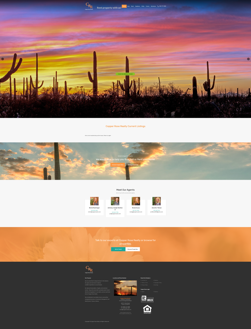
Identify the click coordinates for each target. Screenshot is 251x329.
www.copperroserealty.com (125, 313)
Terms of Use (145, 282)
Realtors (137, 6)
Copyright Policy (158, 282)
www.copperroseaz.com (125, 312)
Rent (132, 6)
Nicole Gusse (136, 208)
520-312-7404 (136, 210)
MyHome (153, 6)
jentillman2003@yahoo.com (156, 211)
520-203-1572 (156, 210)
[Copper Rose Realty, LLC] (89, 10)
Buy (128, 6)
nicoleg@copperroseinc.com (136, 211)
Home (124, 6)
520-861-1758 (115, 212)
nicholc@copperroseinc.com (94, 211)
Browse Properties (133, 164)
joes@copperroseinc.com (115, 213)
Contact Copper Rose (117, 164)
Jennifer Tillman (157, 208)
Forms (147, 6)
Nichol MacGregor (94, 208)
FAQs (142, 6)
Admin (143, 291)
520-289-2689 (94, 210)
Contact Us (144, 280)
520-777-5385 (162, 6)
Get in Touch (118, 249)
